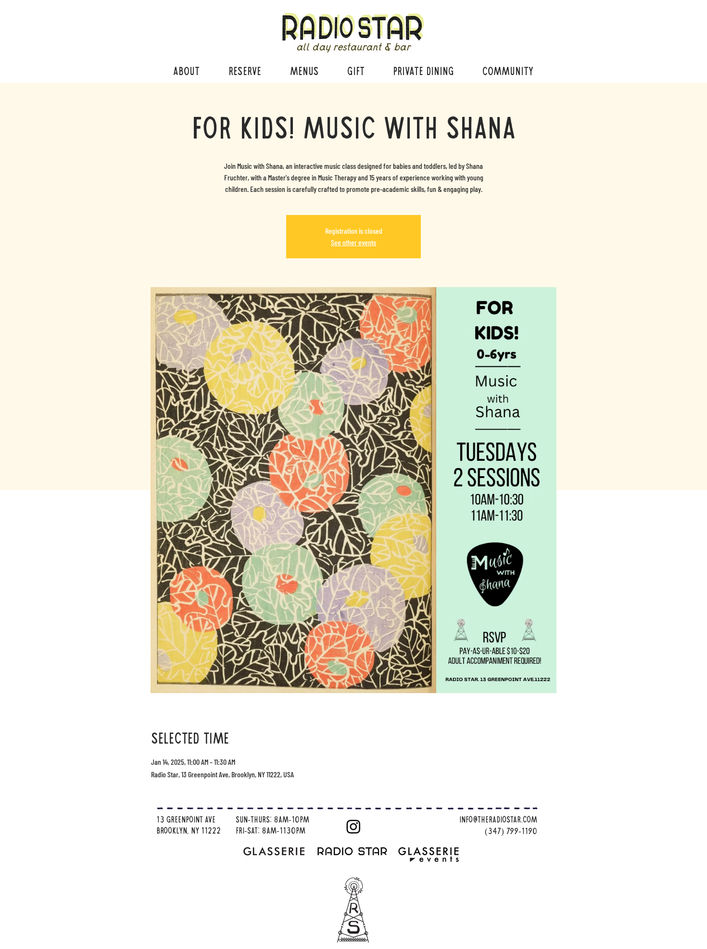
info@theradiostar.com (498, 820)
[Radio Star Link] (353, 850)
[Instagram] (353, 826)
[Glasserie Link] (277, 850)
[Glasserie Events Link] (432, 854)
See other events (353, 242)
